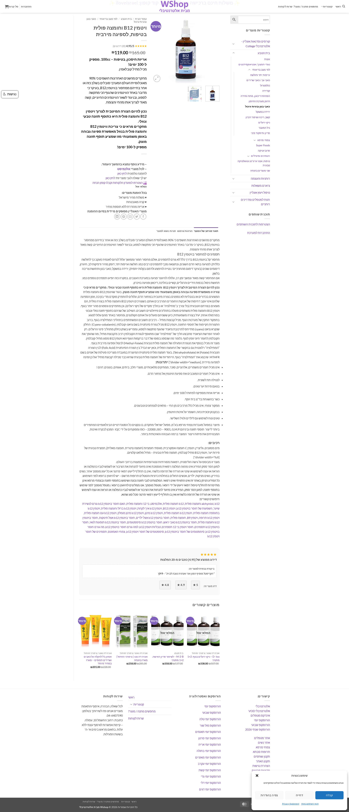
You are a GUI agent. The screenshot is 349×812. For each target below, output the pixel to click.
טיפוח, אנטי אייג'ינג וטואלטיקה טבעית (254, 163)
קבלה (329, 795)
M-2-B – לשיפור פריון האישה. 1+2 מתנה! (168, 658)
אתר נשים (264, 742)
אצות (267, 59)
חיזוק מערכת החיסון (259, 101)
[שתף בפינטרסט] (124, 217)
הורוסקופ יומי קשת (210, 770)
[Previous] (158, 49)
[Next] (213, 49)
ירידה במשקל (263, 111)
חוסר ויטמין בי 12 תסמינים (177, 527)
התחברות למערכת (258, 232)
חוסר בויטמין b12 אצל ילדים (152, 517)
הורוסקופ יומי (262, 720)
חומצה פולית (178, 517)
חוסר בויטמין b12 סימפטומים (144, 522)
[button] (257, 775)
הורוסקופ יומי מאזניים (208, 757)
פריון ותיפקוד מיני (260, 132)
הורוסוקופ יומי (212, 706)
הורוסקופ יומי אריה (209, 744)
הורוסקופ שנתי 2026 (257, 729)
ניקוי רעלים (264, 122)
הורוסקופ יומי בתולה (209, 750)
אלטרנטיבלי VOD (259, 711)
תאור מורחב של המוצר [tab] (206, 231)
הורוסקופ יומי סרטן (209, 738)
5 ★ (195, 584)
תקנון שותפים (262, 756)
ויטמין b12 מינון (154, 513)
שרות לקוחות (285, 6)
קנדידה (266, 90)
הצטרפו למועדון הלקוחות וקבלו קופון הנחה (118, 182)
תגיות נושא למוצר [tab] (166, 231)
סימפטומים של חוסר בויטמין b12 (184, 531)
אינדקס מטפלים (260, 715)
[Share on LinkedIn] (117, 217)
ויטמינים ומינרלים (260, 155)
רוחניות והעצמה (260, 178)
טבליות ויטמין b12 (150, 527)
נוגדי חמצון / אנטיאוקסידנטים (254, 64)
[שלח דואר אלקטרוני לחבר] (130, 217)
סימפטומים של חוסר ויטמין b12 (145, 531)
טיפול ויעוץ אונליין (260, 192)
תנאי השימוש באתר (310, 803)
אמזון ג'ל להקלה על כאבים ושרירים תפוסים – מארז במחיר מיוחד (98, 660)
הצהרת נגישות (261, 765)
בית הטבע (264, 53)
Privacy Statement (290, 803)
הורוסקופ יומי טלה (210, 719)
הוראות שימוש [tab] (185, 231)
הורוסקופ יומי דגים (210, 789)
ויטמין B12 (169, 508)
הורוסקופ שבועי (260, 725)
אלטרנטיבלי (263, 706)
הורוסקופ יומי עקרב (209, 763)
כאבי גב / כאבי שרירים (258, 80)
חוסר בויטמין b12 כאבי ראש (180, 522)
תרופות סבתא (261, 751)
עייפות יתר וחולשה (260, 74)
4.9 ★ (181, 584)
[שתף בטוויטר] (137, 217)
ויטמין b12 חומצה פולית (178, 513)
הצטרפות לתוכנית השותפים (253, 224)
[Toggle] (233, 44)
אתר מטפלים (262, 738)
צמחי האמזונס (116, 531)
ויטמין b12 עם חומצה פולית (100, 513)
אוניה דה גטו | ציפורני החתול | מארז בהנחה (132, 658)
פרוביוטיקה (264, 150)
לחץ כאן (122, 173)
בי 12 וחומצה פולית (137, 503)
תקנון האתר (263, 761)
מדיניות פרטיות (261, 770)
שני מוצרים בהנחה (260, 170)
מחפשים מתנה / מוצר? (306, 6)
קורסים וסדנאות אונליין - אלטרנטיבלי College (255, 44)
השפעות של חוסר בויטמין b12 (194, 508)
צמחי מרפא (263, 140)
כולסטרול (265, 85)
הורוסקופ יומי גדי (211, 776)
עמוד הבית (141, 18)
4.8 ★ (165, 584)
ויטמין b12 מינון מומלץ (131, 513)
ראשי (338, 6)
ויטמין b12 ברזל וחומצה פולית (118, 508)
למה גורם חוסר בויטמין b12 (121, 527)
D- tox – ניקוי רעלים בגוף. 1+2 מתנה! (203, 658)
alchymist (208, 503)
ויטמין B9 (192, 517)
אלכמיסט (123, 169)
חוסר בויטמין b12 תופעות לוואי (108, 522)
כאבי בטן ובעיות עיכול (257, 106)
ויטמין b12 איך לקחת (149, 508)
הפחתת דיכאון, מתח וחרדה (255, 95)
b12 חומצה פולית (173, 503)
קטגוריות (328, 6)
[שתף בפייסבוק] (143, 217)
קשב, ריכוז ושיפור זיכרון (258, 117)
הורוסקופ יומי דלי (211, 782)
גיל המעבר (264, 127)
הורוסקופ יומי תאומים (208, 731)
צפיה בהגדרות (269, 795)
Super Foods (263, 145)
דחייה (299, 795)
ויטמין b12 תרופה (209, 517)
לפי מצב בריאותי (261, 69)
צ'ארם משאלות (260, 185)
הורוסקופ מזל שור (210, 725)
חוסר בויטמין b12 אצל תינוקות (117, 517)
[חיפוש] (343, 6)
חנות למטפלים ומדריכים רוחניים (255, 202)
